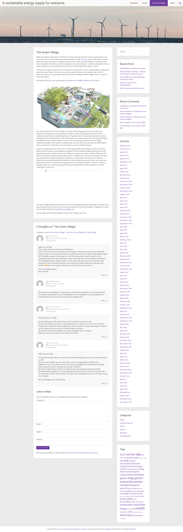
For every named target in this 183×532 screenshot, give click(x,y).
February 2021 (125, 175)
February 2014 (125, 334)
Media (172, 3)
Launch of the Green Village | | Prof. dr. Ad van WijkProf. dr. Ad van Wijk (70, 232)
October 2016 (125, 292)
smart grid (139, 502)
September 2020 (126, 191)
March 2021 (124, 172)
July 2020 (123, 198)
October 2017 (125, 266)
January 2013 (124, 366)
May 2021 (123, 165)
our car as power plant (137, 496)
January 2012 (124, 396)
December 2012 (126, 370)
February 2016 (125, 301)
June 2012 (123, 383)
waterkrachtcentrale (137, 512)
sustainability (126, 505)
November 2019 (126, 220)
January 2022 (125, 159)
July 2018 (123, 243)
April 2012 (123, 389)
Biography (134, 3)
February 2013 (125, 363)
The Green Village (158, 3)
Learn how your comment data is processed (81, 453)
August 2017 (124, 272)
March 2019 (124, 237)
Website (39, 439)
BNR (142, 455)
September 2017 (126, 269)
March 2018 (124, 253)
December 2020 (126, 181)
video (130, 512)
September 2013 (126, 347)
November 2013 (126, 344)
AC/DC (123, 454)
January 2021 (124, 178)
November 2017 (126, 262)
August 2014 (124, 324)
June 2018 (123, 246)
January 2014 (124, 337)
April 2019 (123, 233)
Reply (105, 275)
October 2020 (125, 188)
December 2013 (125, 340)
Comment (40, 400)
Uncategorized (125, 436)
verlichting (123, 512)
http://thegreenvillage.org (64, 209)
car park (124, 460)
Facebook (71, 80)
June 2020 (123, 201)
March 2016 (124, 298)
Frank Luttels (53, 343)
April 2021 (123, 168)
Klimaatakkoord (137, 488)
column (132, 461)
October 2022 (125, 149)
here (84, 213)
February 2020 (125, 211)
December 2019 (125, 217)
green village (127, 478)
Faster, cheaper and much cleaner (132, 88)
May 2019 (123, 230)
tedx (129, 509)
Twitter (86, 80)
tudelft (140, 508)
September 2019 (126, 224)
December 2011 (125, 399)
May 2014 (123, 327)
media (128, 491)
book (121, 458)
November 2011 (126, 402)
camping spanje (54, 281)
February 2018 (125, 256)
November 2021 (126, 162)
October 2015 (125, 305)
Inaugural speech (126, 423)
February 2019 (125, 240)
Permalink (52, 241)
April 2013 (123, 357)
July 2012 (123, 379)
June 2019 (123, 227)
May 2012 (123, 386)
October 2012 (125, 376)
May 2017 (123, 279)
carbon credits (143, 458)
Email (39, 432)
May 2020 (123, 204)
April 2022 (124, 152)
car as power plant (131, 458)
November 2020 (126, 185)
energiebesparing (132, 469)
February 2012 (125, 392)
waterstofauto (137, 515)
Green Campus (86, 59)
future (131, 472)
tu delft (132, 509)
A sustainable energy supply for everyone (33, 3)
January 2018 (124, 259)
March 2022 (124, 155)
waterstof (125, 515)
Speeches (123, 433)
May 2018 (123, 249)
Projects (123, 429)
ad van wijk (134, 454)
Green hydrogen (135, 474)
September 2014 (126, 321)
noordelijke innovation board (131, 494)
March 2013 (124, 360)
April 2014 (123, 331)
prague (135, 499)
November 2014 (126, 318)
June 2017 (123, 275)
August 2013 (124, 350)
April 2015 (123, 311)
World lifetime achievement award (132, 68)
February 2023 (125, 146)
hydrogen (125, 485)
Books (144, 3)
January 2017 (124, 285)
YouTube (95, 80)
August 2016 (124, 295)
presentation (125, 502)
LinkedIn (79, 80)
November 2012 (126, 373)
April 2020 (124, 207)
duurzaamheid (125, 464)
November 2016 (126, 288)
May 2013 (123, 353)
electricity (131, 466)
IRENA (129, 488)
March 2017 (124, 282)
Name (39, 424)
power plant (126, 498)
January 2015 (124, 314)
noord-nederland (137, 491)
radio (133, 502)
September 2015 (126, 308)
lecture (122, 491)
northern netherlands (125, 496)
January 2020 (125, 214)
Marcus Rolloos (125, 111)
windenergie (123, 518)
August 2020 (124, 194)
